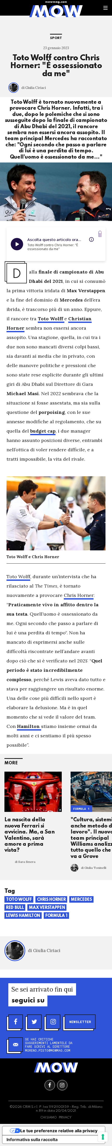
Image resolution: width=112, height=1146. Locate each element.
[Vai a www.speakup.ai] (100, 234)
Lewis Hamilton (23, 916)
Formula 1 (81, 809)
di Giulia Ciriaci (33, 88)
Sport (56, 38)
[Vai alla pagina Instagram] (62, 1085)
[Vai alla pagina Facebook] (50, 1085)
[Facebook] (15, 1021)
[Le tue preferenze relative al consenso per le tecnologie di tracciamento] (103, 1137)
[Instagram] (53, 1021)
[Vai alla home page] (56, 11)
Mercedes (81, 900)
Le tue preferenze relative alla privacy (58, 1130)
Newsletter (80, 1021)
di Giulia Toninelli (93, 868)
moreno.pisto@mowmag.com (47, 1050)
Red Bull (15, 908)
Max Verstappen (47, 908)
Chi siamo (48, 1117)
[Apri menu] (105, 7)
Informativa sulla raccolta (32, 1139)
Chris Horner (79, 595)
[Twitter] (34, 1021)
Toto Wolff (19, 900)
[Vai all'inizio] (56, 1067)
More (11, 763)
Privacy (65, 1117)
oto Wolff (18, 576)
